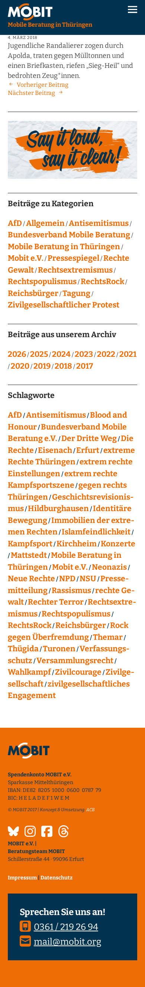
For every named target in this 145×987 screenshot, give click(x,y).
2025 (39, 354)
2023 (84, 354)
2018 (63, 366)
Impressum (22, 878)
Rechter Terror (56, 602)
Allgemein (45, 223)
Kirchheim (77, 544)
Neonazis (109, 567)
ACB (90, 809)
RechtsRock (102, 281)
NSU (88, 578)
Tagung (76, 293)
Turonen (59, 649)
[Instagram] (30, 832)
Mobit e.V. (26, 258)
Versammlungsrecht (74, 660)
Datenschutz (56, 878)
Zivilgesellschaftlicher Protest (63, 305)
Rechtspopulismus (42, 281)
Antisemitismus (99, 223)
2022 (106, 354)
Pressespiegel (73, 258)
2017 (84, 366)
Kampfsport (30, 544)
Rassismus (71, 590)
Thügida (23, 649)
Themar (108, 637)
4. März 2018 (23, 37)
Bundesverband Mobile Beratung (69, 235)
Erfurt (87, 450)
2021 (127, 354)
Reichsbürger (33, 293)
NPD (67, 578)
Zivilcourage (78, 672)
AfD (15, 223)
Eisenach (55, 450)
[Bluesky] (13, 832)
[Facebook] (46, 832)
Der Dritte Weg (89, 438)
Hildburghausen (58, 508)
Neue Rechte (31, 578)
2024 (61, 354)
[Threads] (63, 832)
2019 (42, 366)
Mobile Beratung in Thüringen (64, 246)
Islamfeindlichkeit (96, 532)
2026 (17, 354)
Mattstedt (29, 555)
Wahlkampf (29, 672)
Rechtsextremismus (75, 270)
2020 (20, 366)
